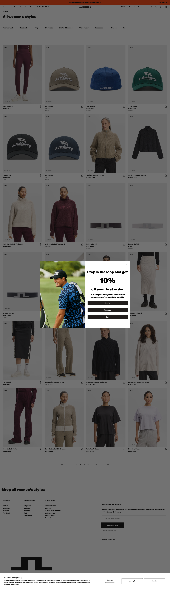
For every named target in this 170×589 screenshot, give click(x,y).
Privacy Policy (13, 584)
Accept (132, 581)
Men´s (107, 303)
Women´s (107, 310)
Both (108, 317)
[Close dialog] (127, 264)
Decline (154, 581)
